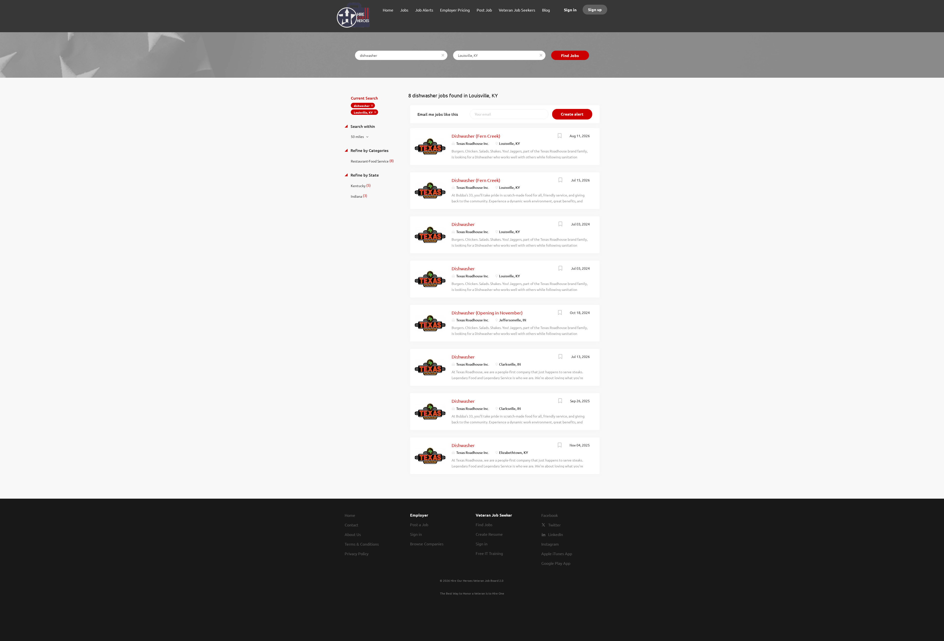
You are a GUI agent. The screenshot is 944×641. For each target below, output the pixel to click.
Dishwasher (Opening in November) (487, 312)
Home (350, 515)
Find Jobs (570, 55)
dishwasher (361, 106)
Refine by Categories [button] (369, 150)
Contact (351, 524)
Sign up (595, 9)
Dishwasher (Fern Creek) (476, 135)
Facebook (549, 515)
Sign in (570, 9)
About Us (353, 534)
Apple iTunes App (556, 553)
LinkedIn (555, 534)
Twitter (554, 524)
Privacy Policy (357, 553)
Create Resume (489, 534)
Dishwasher (463, 224)
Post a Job (419, 524)
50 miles (358, 136)
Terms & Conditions (362, 543)
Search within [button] (362, 126)
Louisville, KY (363, 112)
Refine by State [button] (364, 175)
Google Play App (555, 563)
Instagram (550, 543)
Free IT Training (489, 553)
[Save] (559, 136)
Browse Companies (426, 543)
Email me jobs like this (437, 114)
